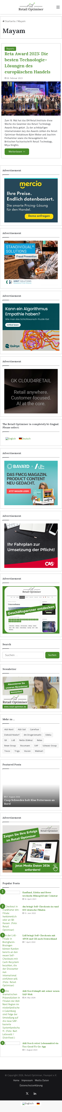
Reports (10, 48)
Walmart (39, 751)
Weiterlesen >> (17, 151)
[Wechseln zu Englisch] (28, 1104)
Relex (39, 740)
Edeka (48, 735)
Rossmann (25, 745)
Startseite (10, 21)
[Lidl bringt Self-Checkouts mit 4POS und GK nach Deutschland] (11, 960)
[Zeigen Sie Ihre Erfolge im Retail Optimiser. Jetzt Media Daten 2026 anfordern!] (31, 849)
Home (16, 1080)
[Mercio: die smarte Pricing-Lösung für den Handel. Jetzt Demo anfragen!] (31, 200)
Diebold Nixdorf (11, 735)
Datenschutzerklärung (31, 1085)
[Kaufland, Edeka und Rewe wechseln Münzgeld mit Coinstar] (11, 897)
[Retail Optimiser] (30, 7)
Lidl (13, 740)
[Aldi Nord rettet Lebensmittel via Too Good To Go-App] (11, 1048)
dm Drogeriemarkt (32, 735)
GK (5, 740)
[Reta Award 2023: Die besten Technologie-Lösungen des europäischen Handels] (31, 98)
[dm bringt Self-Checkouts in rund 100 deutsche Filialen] (11, 918)
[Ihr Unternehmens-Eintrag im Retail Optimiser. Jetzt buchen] (31, 609)
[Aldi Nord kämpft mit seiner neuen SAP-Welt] (11, 1014)
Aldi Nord (8, 729)
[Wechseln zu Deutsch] (38, 1104)
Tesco (7, 751)
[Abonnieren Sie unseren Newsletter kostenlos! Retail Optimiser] (31, 693)
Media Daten (42, 1080)
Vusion (27, 751)
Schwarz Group (50, 745)
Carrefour (34, 729)
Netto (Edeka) (26, 740)
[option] (31, 789)
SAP (36, 745)
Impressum (27, 1080)
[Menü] (58, 8)
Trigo (17, 751)
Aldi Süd (22, 729)
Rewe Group (10, 745)
